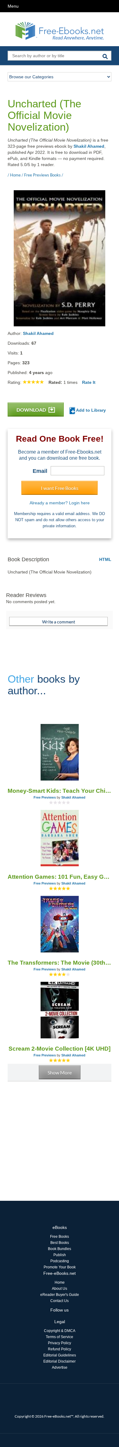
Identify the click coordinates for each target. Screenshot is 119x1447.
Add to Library (90, 410)
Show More (60, 1072)
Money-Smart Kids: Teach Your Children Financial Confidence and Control (59, 791)
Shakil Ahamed (89, 146)
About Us (59, 1288)
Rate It (89, 382)
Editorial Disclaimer (59, 1361)
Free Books (59, 1236)
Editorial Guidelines (59, 1355)
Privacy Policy (59, 1343)
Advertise (59, 1367)
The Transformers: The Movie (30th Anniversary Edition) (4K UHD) (59, 962)
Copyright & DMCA (59, 1331)
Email (40, 471)
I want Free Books (59, 488)
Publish (59, 1255)
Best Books (59, 1243)
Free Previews (45, 797)
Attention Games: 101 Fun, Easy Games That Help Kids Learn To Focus (59, 877)
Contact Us (59, 1301)
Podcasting (59, 1261)
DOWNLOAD (31, 410)
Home (60, 1282)
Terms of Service (59, 1337)
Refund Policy (59, 1349)
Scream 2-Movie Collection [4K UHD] (59, 1048)
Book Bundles (59, 1249)
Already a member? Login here (60, 502)
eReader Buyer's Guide (59, 1295)
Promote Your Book (60, 1267)
